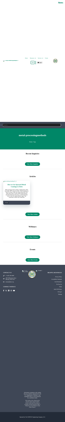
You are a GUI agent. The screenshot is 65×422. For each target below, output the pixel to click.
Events (46, 58)
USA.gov (60, 291)
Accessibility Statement (56, 279)
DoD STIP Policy (58, 289)
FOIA (60, 286)
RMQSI (6, 202)
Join (32, 62)
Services (40, 58)
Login (40, 62)
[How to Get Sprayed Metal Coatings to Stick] (16, 181)
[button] (35, 58)
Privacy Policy (58, 276)
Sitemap (60, 294)
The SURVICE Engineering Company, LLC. (35, 417)
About (26, 58)
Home (30, 142)
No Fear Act (59, 284)
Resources (32, 58)
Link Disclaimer (58, 281)
